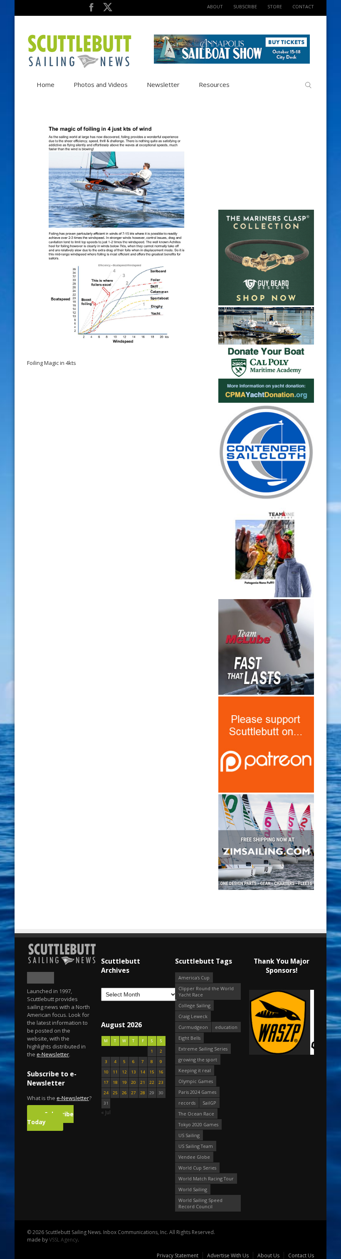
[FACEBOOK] (91, 9)
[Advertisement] (270, 156)
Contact (303, 6)
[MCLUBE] (266, 692)
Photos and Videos (101, 84)
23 (160, 1082)
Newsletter (163, 84)
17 (106, 1082)
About (215, 6)
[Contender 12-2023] (266, 498)
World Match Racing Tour (206, 1178)
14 (142, 1072)
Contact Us (301, 1255)
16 (160, 1072)
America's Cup (194, 977)
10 (106, 1072)
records (186, 1103)
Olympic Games (195, 1081)
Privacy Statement (177, 1255)
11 (115, 1072)
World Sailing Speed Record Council (200, 1203)
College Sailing (194, 1005)
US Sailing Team (195, 1146)
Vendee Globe (194, 1157)
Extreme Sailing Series (202, 1049)
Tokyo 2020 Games (198, 1124)
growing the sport (197, 1059)
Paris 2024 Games (197, 1092)
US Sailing (189, 1135)
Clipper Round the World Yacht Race (206, 991)
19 (124, 1082)
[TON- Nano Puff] (266, 595)
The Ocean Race (196, 1113)
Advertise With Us (228, 1255)
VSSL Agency (63, 1239)
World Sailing (192, 1189)
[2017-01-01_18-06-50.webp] (281, 1023)
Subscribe (245, 6)
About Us (268, 1255)
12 (124, 1072)
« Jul (106, 1112)
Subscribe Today (50, 1118)
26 (124, 1092)
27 (133, 1092)
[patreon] (266, 790)
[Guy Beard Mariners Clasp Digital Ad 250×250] (266, 303)
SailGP (209, 1103)
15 (151, 1072)
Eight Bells (189, 1038)
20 (133, 1082)
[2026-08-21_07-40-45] (232, 61)
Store (274, 6)
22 (151, 1082)
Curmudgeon (193, 1027)
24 (106, 1092)
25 (115, 1092)
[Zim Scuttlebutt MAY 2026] (266, 888)
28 (142, 1092)
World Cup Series (197, 1168)
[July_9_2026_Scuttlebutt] (266, 400)
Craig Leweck (193, 1016)
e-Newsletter (53, 1054)
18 (115, 1082)
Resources (214, 84)
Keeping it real (194, 1070)
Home (45, 84)
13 (133, 1072)
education (226, 1027)
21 (142, 1082)
